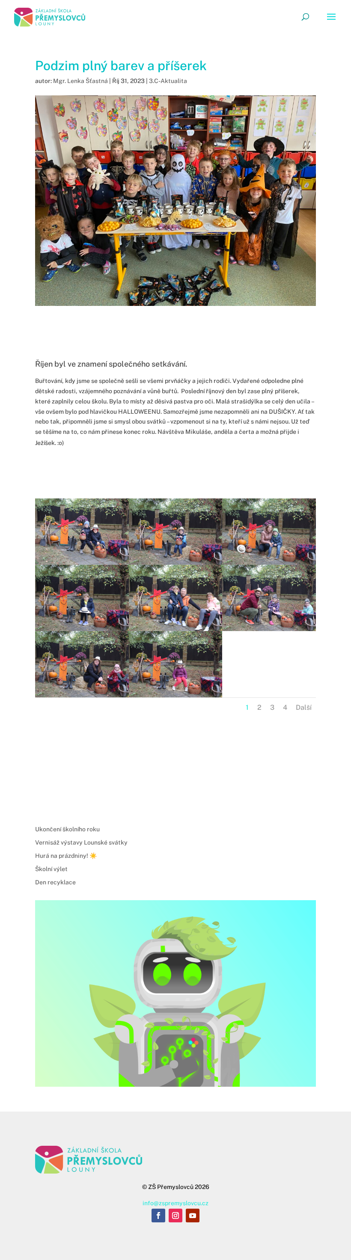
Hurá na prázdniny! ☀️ (66, 855)
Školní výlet (51, 869)
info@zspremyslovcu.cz (175, 1203)
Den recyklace (55, 882)
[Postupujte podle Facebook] (158, 1215)
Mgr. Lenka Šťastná (80, 80)
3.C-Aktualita (168, 80)
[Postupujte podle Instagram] (175, 1215)
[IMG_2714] (269, 631)
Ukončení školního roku (67, 829)
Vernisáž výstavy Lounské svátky (81, 842)
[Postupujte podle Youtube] (192, 1215)
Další (304, 707)
